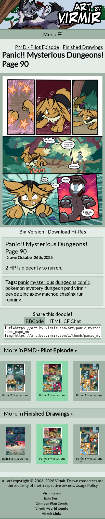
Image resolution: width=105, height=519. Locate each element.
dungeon (53, 288)
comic (83, 282)
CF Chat (72, 321)
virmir (80, 288)
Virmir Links (52, 513)
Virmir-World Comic (51, 508)
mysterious (42, 282)
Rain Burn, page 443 (15, 458)
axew (35, 294)
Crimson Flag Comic (52, 503)
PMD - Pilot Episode (37, 47)
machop (50, 294)
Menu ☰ (52, 34)
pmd (68, 288)
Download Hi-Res (67, 232)
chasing (67, 294)
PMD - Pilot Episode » (50, 350)
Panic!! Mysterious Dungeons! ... (15, 397)
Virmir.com (52, 493)
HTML (54, 321)
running (13, 299)
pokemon (15, 288)
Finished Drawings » (48, 413)
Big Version (31, 232)
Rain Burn (52, 498)
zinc (24, 294)
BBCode (34, 321)
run (80, 294)
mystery (34, 288)
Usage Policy (87, 485)
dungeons (65, 282)
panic (23, 282)
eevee (12, 294)
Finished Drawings (83, 47)
